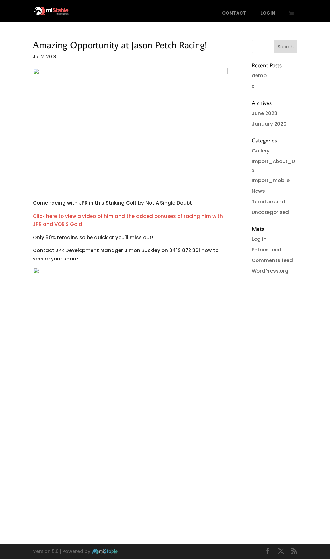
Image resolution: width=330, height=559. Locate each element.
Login (267, 13)
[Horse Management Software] (105, 551)
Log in (259, 239)
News (258, 191)
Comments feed (272, 260)
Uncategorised (270, 212)
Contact (234, 13)
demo (259, 75)
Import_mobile (271, 180)
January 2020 (269, 124)
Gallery (261, 150)
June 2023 (264, 113)
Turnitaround (268, 201)
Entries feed (266, 249)
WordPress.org (270, 271)
